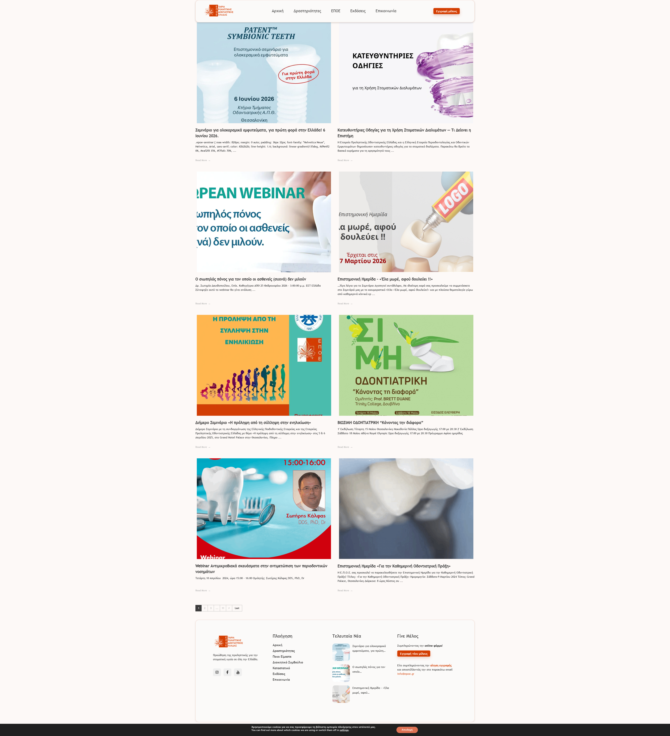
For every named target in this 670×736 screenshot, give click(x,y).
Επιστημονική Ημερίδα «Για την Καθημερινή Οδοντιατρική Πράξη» (394, 566)
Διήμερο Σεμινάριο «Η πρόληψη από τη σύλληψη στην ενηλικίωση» (253, 422)
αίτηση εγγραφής (441, 665)
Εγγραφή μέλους (446, 11)
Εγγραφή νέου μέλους (413, 654)
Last (237, 608)
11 (223, 608)
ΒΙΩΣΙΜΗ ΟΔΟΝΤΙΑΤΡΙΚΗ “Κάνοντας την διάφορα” (380, 422)
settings (344, 730)
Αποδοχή (407, 729)
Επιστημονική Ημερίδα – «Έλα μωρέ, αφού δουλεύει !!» (385, 279)
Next (229, 608)
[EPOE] (219, 10)
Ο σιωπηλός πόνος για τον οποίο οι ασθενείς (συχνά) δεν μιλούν (250, 279)
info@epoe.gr (405, 674)
